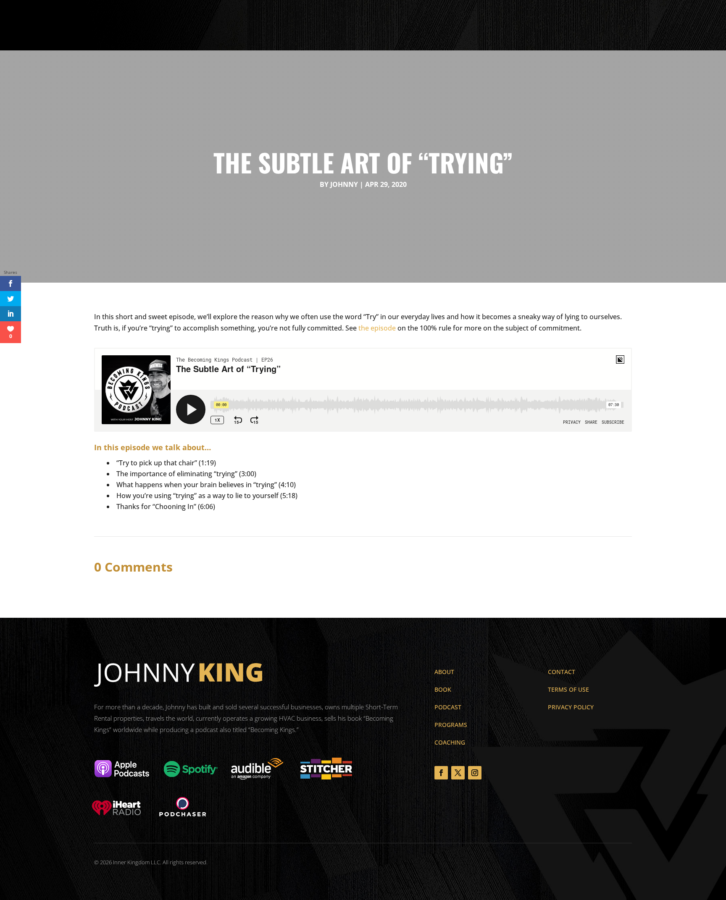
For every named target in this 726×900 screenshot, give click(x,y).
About (287, 25)
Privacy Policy (571, 707)
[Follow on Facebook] (441, 772)
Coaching (422, 25)
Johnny (344, 184)
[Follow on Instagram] (474, 772)
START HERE (678, 24)
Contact (458, 25)
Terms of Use (568, 689)
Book (314, 25)
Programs (347, 25)
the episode (377, 328)
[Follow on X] (458, 772)
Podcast (385, 25)
